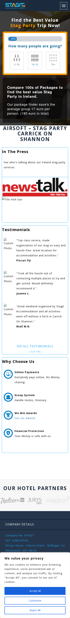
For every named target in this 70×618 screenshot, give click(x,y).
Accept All (35, 591)
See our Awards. (25, 418)
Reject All (35, 610)
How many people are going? (35, 46)
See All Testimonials (35, 346)
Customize (35, 600)
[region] (35, 585)
